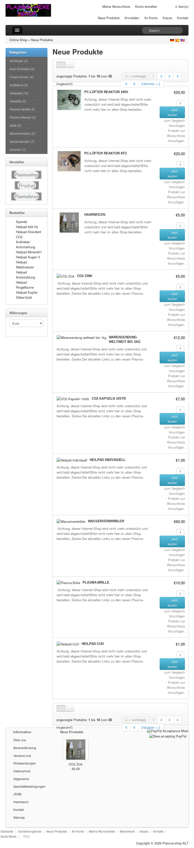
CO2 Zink (84, 276)
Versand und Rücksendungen (24, 759)
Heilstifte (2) (18, 101)
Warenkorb (127, 831)
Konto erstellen (146, 6)
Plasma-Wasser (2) (23, 117)
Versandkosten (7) (22, 141)
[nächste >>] (150, 83)
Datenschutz (22, 771)
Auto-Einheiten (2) (22, 69)
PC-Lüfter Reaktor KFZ (105, 153)
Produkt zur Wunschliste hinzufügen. (176, 135)
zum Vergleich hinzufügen (174, 123)
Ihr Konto (151, 17)
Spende (21, 221)
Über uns (19, 740)
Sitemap (19, 817)
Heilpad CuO (93, 644)
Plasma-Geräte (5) (22, 109)
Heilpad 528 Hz (27, 226)
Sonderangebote (29, 831)
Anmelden (132, 17)
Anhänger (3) (19, 61)
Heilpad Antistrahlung (25, 275)
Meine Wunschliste (116, 6)
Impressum (21, 802)
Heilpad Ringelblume (25, 285)
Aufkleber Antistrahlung (25, 244)
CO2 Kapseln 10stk (109, 398)
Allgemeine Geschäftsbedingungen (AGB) (29, 786)
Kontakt (182, 17)
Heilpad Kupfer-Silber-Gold (27, 295)
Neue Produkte (108, 17)
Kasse (167, 17)
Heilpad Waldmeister (25, 264)
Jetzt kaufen (173, 112)
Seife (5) (15, 125)
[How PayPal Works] (167, 730)
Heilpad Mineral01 (29, 252)
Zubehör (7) (18, 149)
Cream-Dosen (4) (22, 77)
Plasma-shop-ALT (175, 843)
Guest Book (8, 836)
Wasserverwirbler (106, 521)
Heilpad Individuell (108, 460)
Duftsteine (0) (19, 85)
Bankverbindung (24, 748)
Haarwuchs (95, 214)
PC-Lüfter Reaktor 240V (106, 92)
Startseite (7, 831)
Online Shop (18, 39)
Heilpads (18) (19, 93)
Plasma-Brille (96, 582)
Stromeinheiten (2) (22, 133)
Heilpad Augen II (28, 257)
